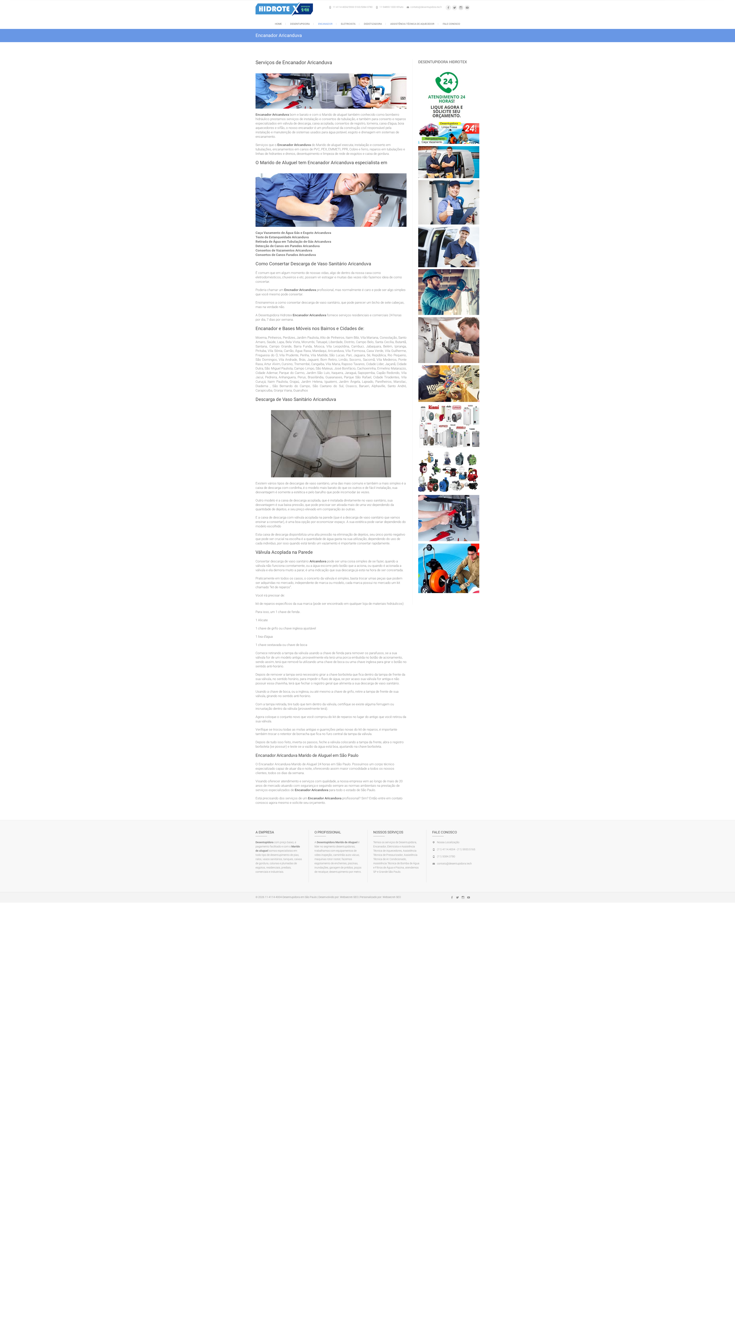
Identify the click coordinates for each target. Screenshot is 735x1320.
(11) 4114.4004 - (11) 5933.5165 (456, 849)
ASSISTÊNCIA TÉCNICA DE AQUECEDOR (412, 23)
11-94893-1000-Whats (391, 7)
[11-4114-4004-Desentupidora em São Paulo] (285, 9)
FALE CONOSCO (451, 23)
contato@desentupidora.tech (426, 7)
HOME (278, 23)
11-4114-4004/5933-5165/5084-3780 (352, 7)
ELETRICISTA (348, 23)
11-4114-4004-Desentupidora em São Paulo (291, 897)
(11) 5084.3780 (446, 856)
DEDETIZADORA (373, 23)
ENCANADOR (325, 23)
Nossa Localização (448, 842)
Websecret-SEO (349, 897)
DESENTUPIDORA (300, 23)
